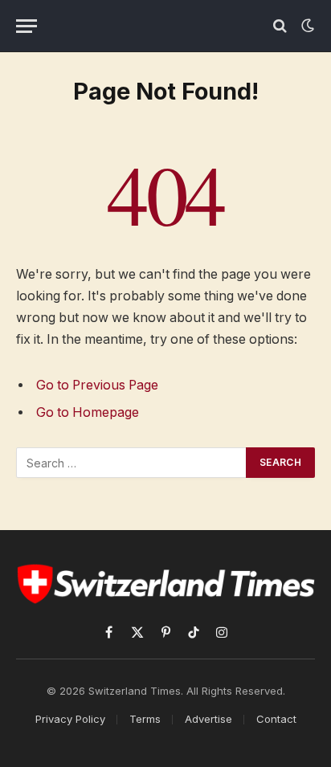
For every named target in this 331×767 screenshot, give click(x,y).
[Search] (280, 26)
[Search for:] (131, 462)
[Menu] (26, 26)
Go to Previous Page (97, 385)
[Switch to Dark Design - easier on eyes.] (306, 25)
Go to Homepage (87, 412)
